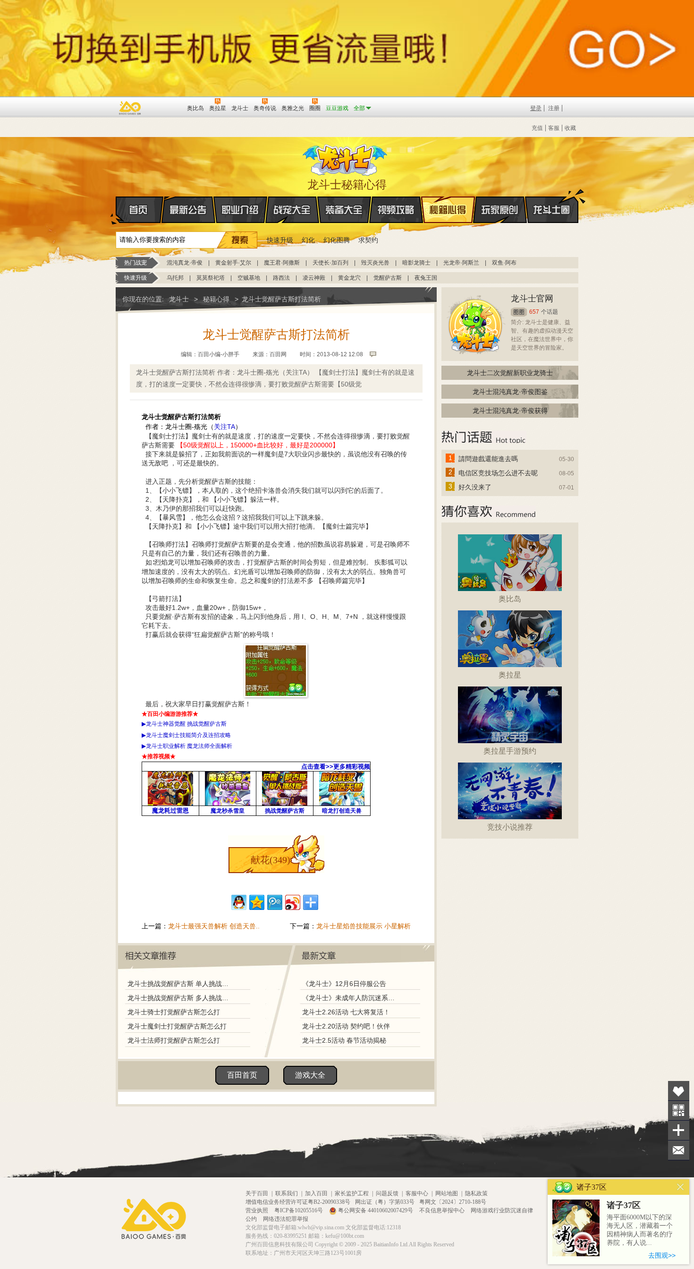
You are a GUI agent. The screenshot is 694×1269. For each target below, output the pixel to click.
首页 (139, 210)
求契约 (368, 240)
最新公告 (188, 210)
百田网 (166, 107)
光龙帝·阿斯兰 (461, 262)
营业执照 (257, 1210)
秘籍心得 (448, 210)
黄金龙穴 (349, 277)
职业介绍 (240, 210)
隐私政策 (476, 1193)
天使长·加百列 (330, 262)
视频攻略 (396, 210)
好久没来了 (474, 487)
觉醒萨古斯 (387, 277)
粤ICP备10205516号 (299, 1210)
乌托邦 (175, 277)
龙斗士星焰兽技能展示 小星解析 (363, 926)
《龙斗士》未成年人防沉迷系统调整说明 (351, 998)
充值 (537, 128)
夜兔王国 (426, 277)
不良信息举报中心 (442, 1210)
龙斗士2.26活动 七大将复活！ (346, 1012)
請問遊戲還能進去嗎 (488, 459)
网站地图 (446, 1193)
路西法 (281, 277)
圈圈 (519, 312)
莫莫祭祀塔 (210, 277)
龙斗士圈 (551, 210)
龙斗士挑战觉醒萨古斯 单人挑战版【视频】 (180, 983)
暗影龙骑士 (416, 262)
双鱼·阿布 (504, 262)
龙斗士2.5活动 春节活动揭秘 (344, 1040)
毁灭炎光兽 (375, 262)
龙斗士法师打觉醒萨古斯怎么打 (173, 1040)
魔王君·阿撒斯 (282, 262)
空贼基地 (248, 277)
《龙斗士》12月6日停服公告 (344, 983)
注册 (553, 108)
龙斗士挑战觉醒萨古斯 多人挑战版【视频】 (180, 998)
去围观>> (662, 1255)
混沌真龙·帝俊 (185, 262)
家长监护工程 (352, 1193)
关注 (678, 1110)
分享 (678, 1130)
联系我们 (286, 1193)
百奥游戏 (130, 107)
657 (534, 312)
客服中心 (417, 1193)
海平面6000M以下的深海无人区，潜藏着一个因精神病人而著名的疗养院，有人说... (640, 1230)
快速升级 (280, 240)
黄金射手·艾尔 (233, 262)
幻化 (308, 240)
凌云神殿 (314, 277)
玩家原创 (500, 210)
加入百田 (316, 1193)
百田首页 (242, 1075)
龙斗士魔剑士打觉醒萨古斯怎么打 (177, 1026)
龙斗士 (345, 158)
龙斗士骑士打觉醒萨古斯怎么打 (173, 1012)
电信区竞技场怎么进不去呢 (498, 473)
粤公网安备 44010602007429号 (376, 1210)
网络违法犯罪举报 (285, 1219)
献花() (270, 860)
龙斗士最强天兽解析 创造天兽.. (214, 926)
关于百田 (256, 1193)
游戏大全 (310, 1075)
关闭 (681, 1187)
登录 (536, 108)
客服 (553, 128)
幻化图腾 (336, 240)
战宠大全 (292, 210)
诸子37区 (624, 1205)
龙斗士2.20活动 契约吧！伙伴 (346, 1026)
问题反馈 (387, 1193)
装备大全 (344, 210)
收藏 (570, 128)
